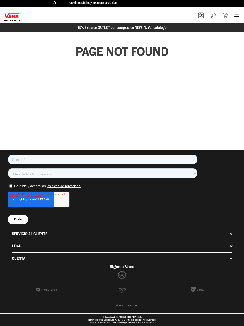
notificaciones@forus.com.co (125, 322)
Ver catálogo (157, 28)
